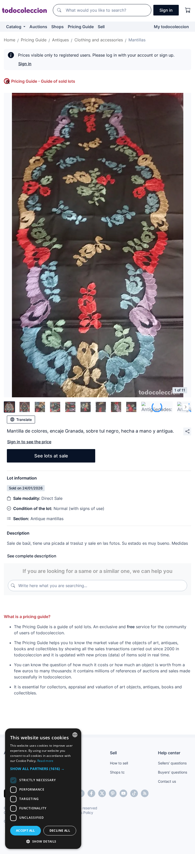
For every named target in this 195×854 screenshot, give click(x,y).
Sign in (24, 63)
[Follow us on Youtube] (123, 793)
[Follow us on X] (102, 793)
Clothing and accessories (98, 39)
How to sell (119, 763)
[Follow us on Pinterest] (113, 793)
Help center (169, 752)
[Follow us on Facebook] (91, 793)
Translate (24, 419)
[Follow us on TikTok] (134, 793)
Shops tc (117, 772)
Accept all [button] (25, 830)
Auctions (38, 26)
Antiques (60, 39)
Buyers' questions (172, 772)
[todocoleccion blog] (145, 793)
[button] (43, 768)
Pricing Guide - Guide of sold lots (43, 81)
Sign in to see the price (29, 441)
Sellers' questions (172, 763)
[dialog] (43, 788)
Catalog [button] (14, 26)
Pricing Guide (81, 26)
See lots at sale (51, 455)
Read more (45, 761)
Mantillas (136, 39)
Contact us (167, 781)
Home (9, 39)
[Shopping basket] (188, 10)
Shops (57, 26)
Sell (101, 26)
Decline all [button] (60, 830)
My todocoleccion (171, 26)
